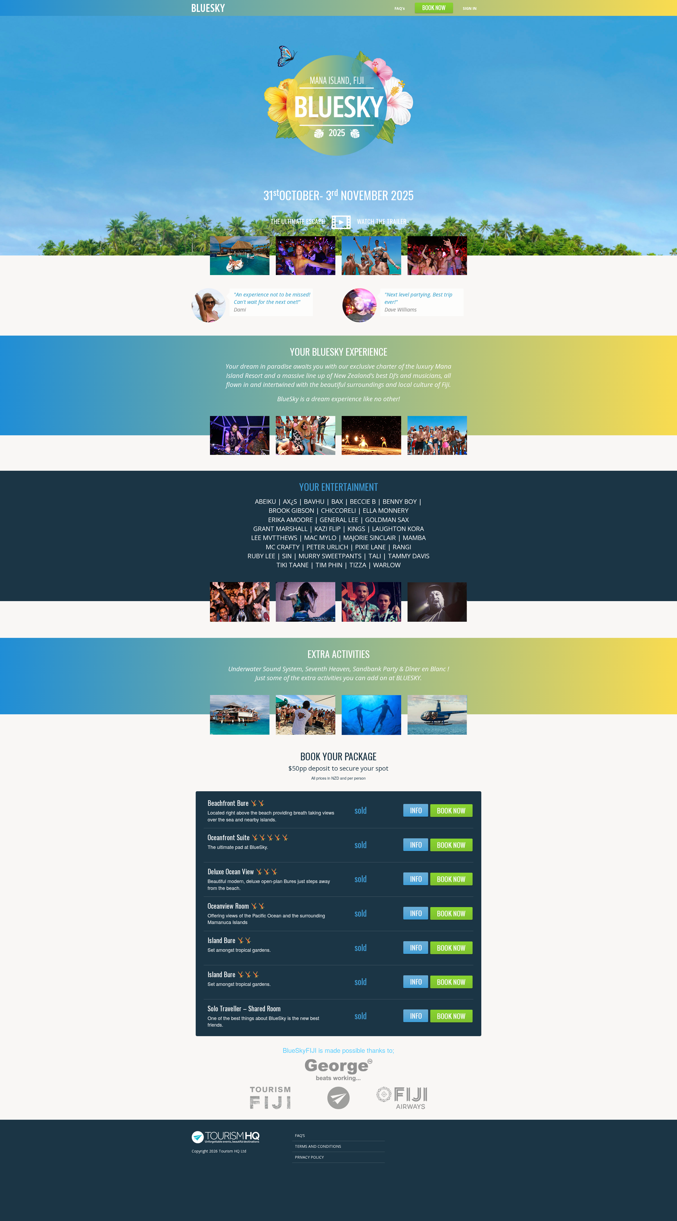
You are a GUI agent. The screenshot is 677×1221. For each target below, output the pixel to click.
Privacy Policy (309, 1157)
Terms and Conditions (318, 1146)
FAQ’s (400, 8)
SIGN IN (470, 8)
